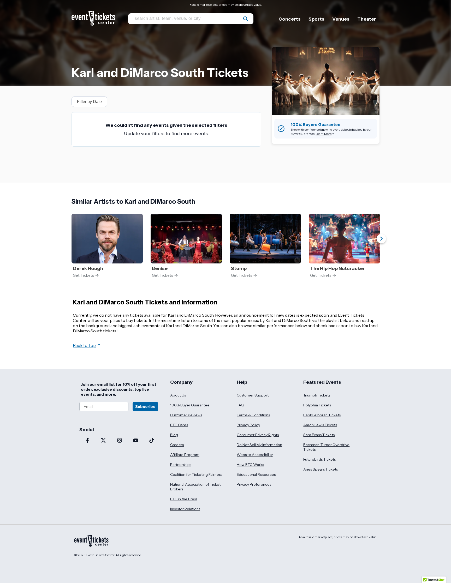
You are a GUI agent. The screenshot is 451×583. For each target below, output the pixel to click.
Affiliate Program (184, 454)
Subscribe (145, 406)
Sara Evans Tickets (319, 434)
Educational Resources (256, 474)
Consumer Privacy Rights (258, 434)
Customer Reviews (186, 415)
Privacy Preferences (254, 484)
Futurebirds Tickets (319, 459)
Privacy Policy (248, 425)
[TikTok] (152, 441)
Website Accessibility (255, 454)
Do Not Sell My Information (259, 444)
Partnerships (180, 464)
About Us (178, 395)
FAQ (240, 405)
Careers (177, 444)
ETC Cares (179, 425)
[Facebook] (87, 441)
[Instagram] (119, 441)
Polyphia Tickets (317, 405)
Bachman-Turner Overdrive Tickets (326, 447)
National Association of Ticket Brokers (195, 486)
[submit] (245, 19)
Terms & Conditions (253, 415)
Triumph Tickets (316, 395)
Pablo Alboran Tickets (322, 415)
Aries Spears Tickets (320, 469)
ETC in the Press (183, 499)
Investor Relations (185, 509)
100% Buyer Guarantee (190, 405)
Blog (174, 434)
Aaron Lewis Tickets (320, 425)
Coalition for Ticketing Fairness (196, 474)
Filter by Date (89, 101)
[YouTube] (136, 441)
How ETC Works (250, 464)
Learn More (323, 134)
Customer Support (253, 395)
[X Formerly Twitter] (104, 441)
